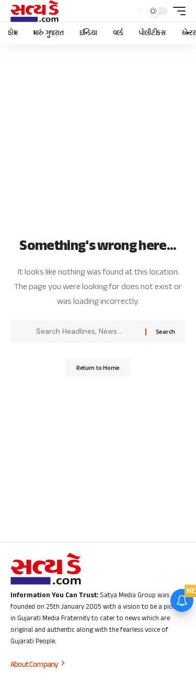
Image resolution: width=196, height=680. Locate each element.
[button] (131, 11)
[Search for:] (86, 331)
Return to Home (98, 367)
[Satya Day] (34, 11)
